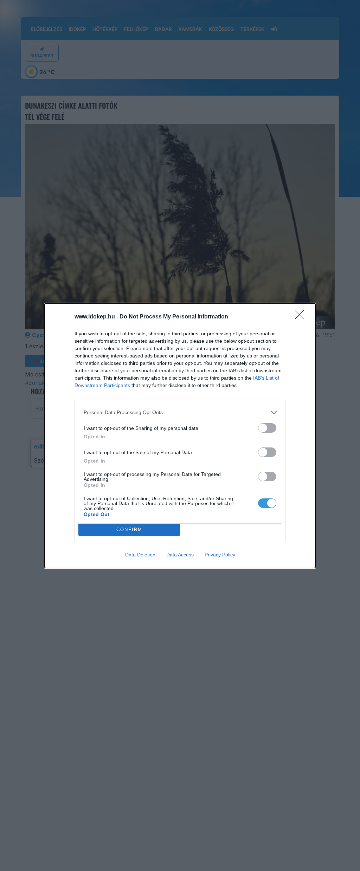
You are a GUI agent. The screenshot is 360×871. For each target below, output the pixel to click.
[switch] (267, 428)
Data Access (180, 554)
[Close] (301, 317)
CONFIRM (129, 529)
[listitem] (180, 412)
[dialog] (180, 435)
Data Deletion (140, 554)
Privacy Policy (220, 554)
